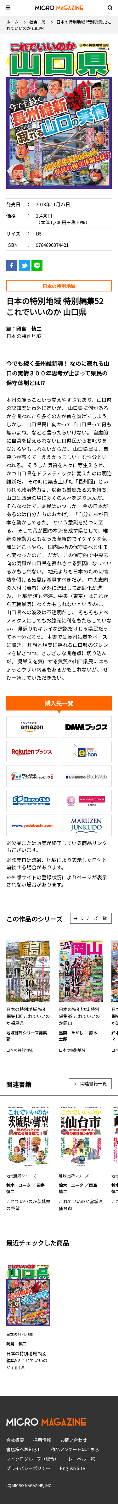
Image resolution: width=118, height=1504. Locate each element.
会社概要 (15, 1440)
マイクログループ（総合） (32, 1459)
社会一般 (37, 22)
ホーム (12, 22)
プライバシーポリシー (28, 1468)
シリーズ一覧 (94, 918)
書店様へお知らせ (24, 1449)
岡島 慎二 (29, 328)
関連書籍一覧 (93, 1083)
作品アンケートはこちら (75, 1449)
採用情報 (42, 1440)
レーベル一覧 (81, 1459)
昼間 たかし (71, 1033)
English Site (72, 1468)
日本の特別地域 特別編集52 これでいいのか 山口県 (27, 1360)
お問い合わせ (73, 1440)
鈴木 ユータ (18, 1185)
